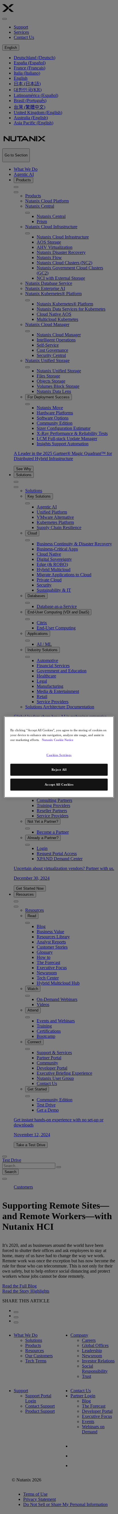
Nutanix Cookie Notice (57, 740)
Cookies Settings (59, 755)
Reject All (59, 769)
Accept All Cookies (59, 784)
